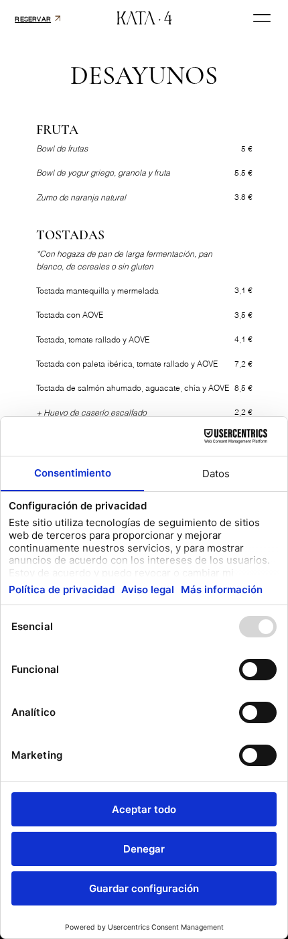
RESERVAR (33, 19)
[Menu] (262, 18)
